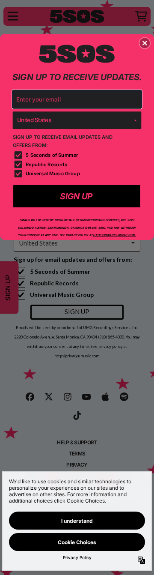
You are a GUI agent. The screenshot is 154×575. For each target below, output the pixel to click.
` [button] (77, 196)
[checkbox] (78, 155)
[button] (144, 43)
